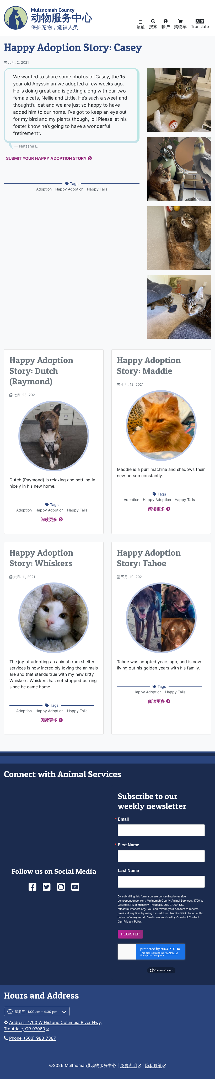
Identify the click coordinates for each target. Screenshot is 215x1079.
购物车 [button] (180, 26)
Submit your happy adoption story (46, 158)
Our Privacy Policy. (130, 921)
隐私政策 (153, 1065)
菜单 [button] (140, 27)
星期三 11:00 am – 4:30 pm (36, 1012)
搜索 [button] (153, 26)
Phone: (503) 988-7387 (32, 1038)
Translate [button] (200, 26)
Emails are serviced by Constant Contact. (173, 917)
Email (123, 819)
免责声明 (128, 1065)
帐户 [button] (166, 26)
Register (130, 933)
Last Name (128, 870)
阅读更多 (49, 519)
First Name (128, 845)
